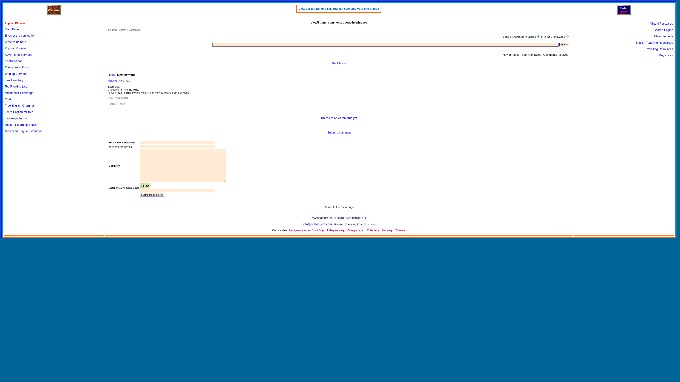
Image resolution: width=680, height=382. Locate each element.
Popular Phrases (16, 48)
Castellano (134, 29)
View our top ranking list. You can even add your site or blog (339, 8)
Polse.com (373, 230)
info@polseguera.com (317, 224)
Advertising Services (18, 54)
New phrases (511, 54)
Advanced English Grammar (23, 131)
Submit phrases (531, 54)
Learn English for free (19, 112)
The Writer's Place (17, 67)
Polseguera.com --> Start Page (306, 230)
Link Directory (14, 80)
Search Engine (663, 30)
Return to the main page (339, 207)
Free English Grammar (20, 105)
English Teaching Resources (654, 42)
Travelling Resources (659, 49)
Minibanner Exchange (19, 93)
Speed (121, 103)
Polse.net (400, 230)
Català (122, 29)
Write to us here (15, 42)
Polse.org (387, 230)
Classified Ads (663, 36)
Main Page (12, 29)
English (112, 29)
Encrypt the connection (20, 35)
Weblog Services (16, 74)
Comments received (555, 54)
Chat (8, 99)
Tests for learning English (21, 124)
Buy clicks (666, 55)
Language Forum (16, 118)
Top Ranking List (16, 86)
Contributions (13, 61)
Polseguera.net (355, 230)
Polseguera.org (336, 230)
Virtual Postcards (661, 23)
